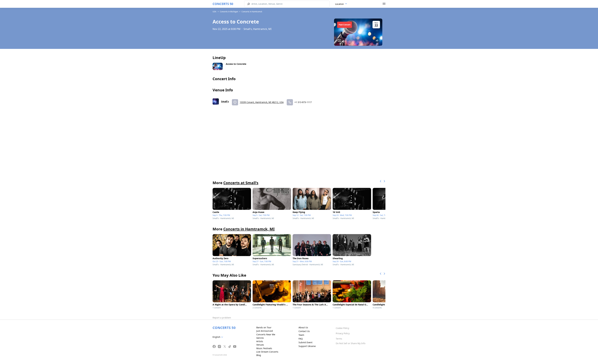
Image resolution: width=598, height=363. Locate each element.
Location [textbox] (339, 3)
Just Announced (264, 330)
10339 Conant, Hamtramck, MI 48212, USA (262, 102)
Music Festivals (264, 348)
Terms (339, 338)
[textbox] (218, 337)
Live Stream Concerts (267, 351)
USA (214, 11)
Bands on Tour (263, 327)
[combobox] (341, 4)
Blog (258, 355)
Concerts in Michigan (229, 11)
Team (301, 334)
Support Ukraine (307, 346)
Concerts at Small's (240, 182)
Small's (225, 101)
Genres (260, 337)
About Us (303, 327)
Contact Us (304, 331)
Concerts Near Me (265, 334)
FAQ (301, 338)
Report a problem (222, 317)
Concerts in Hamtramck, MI (249, 228)
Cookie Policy (342, 328)
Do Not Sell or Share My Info (350, 343)
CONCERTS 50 (223, 4)
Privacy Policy (343, 333)
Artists (259, 341)
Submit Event (305, 342)
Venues (260, 344)
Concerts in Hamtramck (252, 11)
